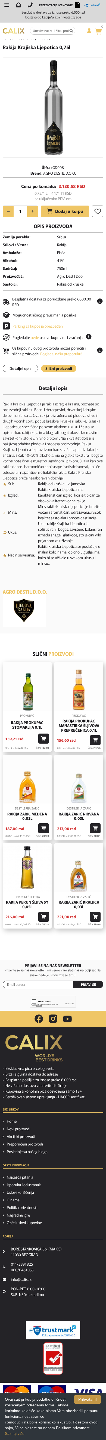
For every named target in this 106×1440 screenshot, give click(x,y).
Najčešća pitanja (20, 1177)
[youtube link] (67, 1019)
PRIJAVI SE (88, 984)
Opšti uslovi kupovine (24, 1222)
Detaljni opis (20, 368)
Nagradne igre (18, 1215)
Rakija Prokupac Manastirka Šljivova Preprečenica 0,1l (79, 725)
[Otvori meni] (7, 5)
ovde (35, 337)
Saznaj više (14, 1433)
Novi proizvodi (18, 1128)
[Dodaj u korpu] (43, 739)
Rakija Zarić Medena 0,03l (27, 816)
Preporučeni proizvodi (25, 1144)
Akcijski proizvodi (21, 1136)
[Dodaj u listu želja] (97, 211)
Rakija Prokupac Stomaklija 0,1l (27, 724)
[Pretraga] (71, 30)
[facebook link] (39, 1019)
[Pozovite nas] (30, 5)
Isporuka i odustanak (24, 1184)
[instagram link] (53, 1019)
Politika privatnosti (22, 1207)
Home (12, 1121)
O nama (13, 1199)
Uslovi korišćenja (20, 1192)
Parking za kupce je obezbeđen (38, 326)
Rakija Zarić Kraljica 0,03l (79, 904)
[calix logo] (34, 1050)
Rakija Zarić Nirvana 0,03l (79, 816)
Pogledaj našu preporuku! (61, 353)
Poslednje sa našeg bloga (27, 1151)
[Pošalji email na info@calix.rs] (18, 5)
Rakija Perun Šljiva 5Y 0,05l (27, 904)
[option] (53, 107)
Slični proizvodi (58, 368)
